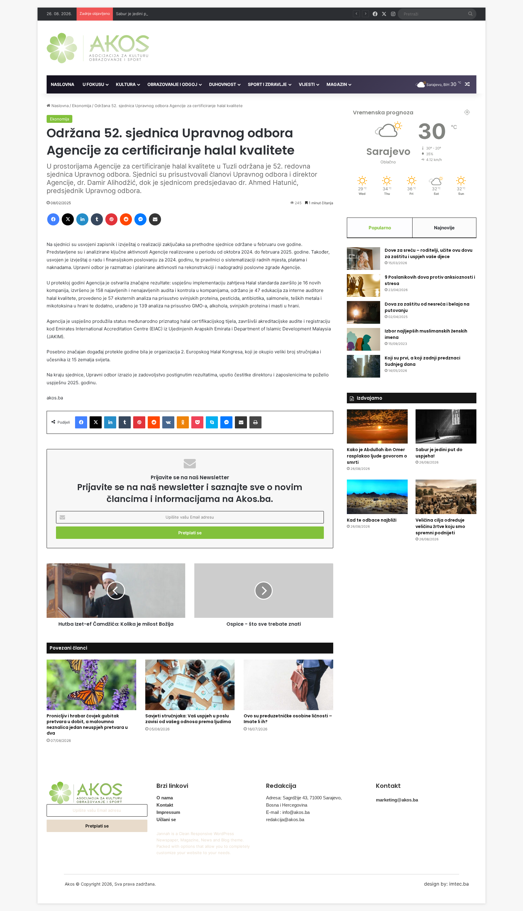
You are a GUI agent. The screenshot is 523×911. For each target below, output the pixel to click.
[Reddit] (126, 219)
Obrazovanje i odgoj (172, 84)
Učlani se (166, 819)
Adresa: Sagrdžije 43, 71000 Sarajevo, (304, 797)
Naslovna (62, 84)
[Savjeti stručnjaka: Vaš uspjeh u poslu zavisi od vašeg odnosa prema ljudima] (190, 685)
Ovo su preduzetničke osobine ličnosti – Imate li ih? (288, 719)
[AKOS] (98, 48)
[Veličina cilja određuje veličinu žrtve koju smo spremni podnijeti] (446, 497)
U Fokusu (93, 84)
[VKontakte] (168, 422)
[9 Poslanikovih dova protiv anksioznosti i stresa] (363, 285)
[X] (68, 219)
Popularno (380, 228)
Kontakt (164, 805)
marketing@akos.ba (397, 799)
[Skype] (212, 422)
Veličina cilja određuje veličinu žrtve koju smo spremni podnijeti (440, 526)
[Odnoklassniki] (183, 422)
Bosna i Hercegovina (286, 805)
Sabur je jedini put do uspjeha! (144, 13)
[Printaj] (255, 422)
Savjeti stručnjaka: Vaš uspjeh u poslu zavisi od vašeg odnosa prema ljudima (188, 719)
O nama (164, 797)
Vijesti (307, 84)
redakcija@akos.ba (285, 819)
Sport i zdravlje (267, 84)
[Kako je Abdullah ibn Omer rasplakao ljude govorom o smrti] (377, 426)
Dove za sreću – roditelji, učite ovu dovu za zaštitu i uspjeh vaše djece (428, 253)
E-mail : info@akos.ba (288, 812)
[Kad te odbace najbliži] (377, 497)
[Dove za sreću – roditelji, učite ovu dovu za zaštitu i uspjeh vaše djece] (363, 258)
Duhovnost (222, 84)
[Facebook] (53, 219)
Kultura (126, 84)
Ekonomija (81, 105)
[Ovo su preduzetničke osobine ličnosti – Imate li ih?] (288, 685)
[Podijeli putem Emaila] (155, 219)
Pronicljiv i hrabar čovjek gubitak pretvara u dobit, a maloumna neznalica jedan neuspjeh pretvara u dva (87, 724)
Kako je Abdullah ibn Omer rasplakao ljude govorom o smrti (377, 456)
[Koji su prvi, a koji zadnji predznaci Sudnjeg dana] (363, 366)
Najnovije (444, 228)
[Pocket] (197, 422)
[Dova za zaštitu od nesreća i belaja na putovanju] (363, 312)
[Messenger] (140, 219)
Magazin (337, 84)
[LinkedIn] (82, 219)
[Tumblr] (97, 219)
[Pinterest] (111, 219)
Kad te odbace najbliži (371, 520)
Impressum (168, 812)
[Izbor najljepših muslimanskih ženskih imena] (363, 339)
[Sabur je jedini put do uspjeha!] (446, 426)
